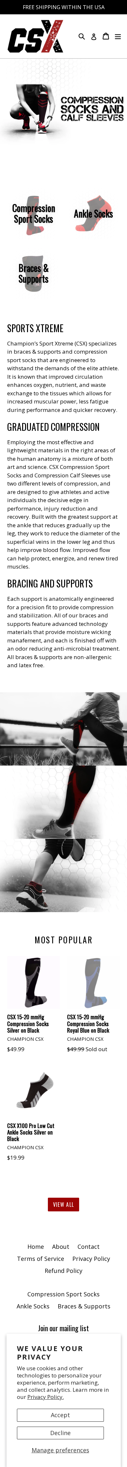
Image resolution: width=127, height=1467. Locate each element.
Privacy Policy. (45, 1397)
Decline (60, 1433)
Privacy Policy (91, 1258)
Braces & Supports (84, 1306)
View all (63, 1204)
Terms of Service (40, 1258)
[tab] (61, 153)
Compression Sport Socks (63, 1294)
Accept (60, 1415)
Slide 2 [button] (66, 153)
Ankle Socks (33, 1306)
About (60, 1246)
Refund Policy (63, 1271)
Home (35, 1246)
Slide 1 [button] (61, 153)
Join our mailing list (63, 1328)
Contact (89, 1246)
